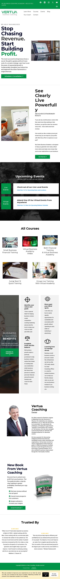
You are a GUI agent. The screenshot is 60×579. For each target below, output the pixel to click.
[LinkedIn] (45, 2)
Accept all (45, 574)
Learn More (27, 11)
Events (43, 11)
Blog (48, 11)
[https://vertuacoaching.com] (9, 13)
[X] (53, 2)
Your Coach (27, 15)
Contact (35, 15)
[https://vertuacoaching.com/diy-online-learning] (10, 242)
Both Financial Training (50, 249)
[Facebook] (41, 2)
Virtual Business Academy (30, 250)
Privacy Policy (26, 568)
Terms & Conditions (33, 568)
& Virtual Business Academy (50, 253)
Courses (35, 11)
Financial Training (10, 252)
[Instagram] (49, 2)
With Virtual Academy (45, 283)
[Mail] (57, 6)
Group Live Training (45, 281)
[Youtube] (57, 2)
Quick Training (15, 283)
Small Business (10, 250)
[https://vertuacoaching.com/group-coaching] (45, 270)
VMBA (30, 254)
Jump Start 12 (15, 281)
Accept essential (54, 574)
